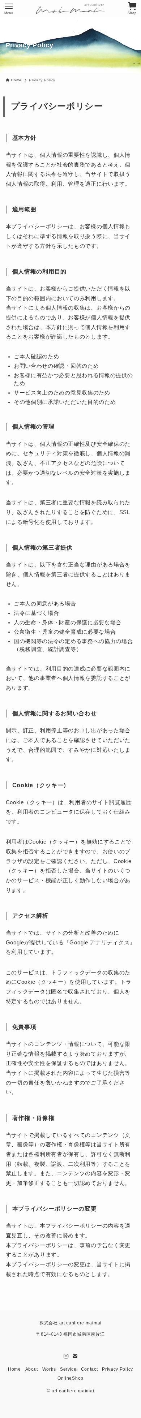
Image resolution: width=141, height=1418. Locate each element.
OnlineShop (70, 1378)
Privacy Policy (117, 1369)
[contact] (75, 1356)
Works (49, 1369)
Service (68, 1369)
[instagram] (66, 1356)
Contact (89, 1369)
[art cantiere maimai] (70, 8)
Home (14, 1369)
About (31, 1369)
